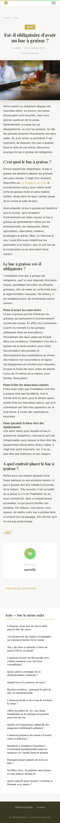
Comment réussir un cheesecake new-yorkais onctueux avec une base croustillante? (28, 661)
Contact (41, 807)
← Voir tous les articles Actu (19, 588)
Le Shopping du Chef (34, 182)
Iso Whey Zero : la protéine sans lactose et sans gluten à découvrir (29, 772)
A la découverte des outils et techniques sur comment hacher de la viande (29, 638)
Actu (16, 17)
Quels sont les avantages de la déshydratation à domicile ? (24, 673)
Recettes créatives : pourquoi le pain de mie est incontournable (29, 691)
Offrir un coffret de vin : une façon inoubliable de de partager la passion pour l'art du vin (28, 714)
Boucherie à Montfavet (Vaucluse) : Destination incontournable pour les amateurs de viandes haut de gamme (27, 749)
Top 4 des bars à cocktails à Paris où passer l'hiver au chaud (27, 649)
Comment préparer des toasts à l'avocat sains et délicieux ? (29, 736)
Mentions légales (24, 807)
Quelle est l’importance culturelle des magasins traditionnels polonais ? (28, 726)
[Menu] (53, 2)
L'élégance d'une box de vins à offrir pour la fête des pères (27, 627)
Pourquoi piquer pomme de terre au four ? (27, 761)
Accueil (7, 17)
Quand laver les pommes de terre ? (27, 682)
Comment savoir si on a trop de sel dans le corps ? (29, 702)
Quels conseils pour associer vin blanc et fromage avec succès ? (30, 782)
